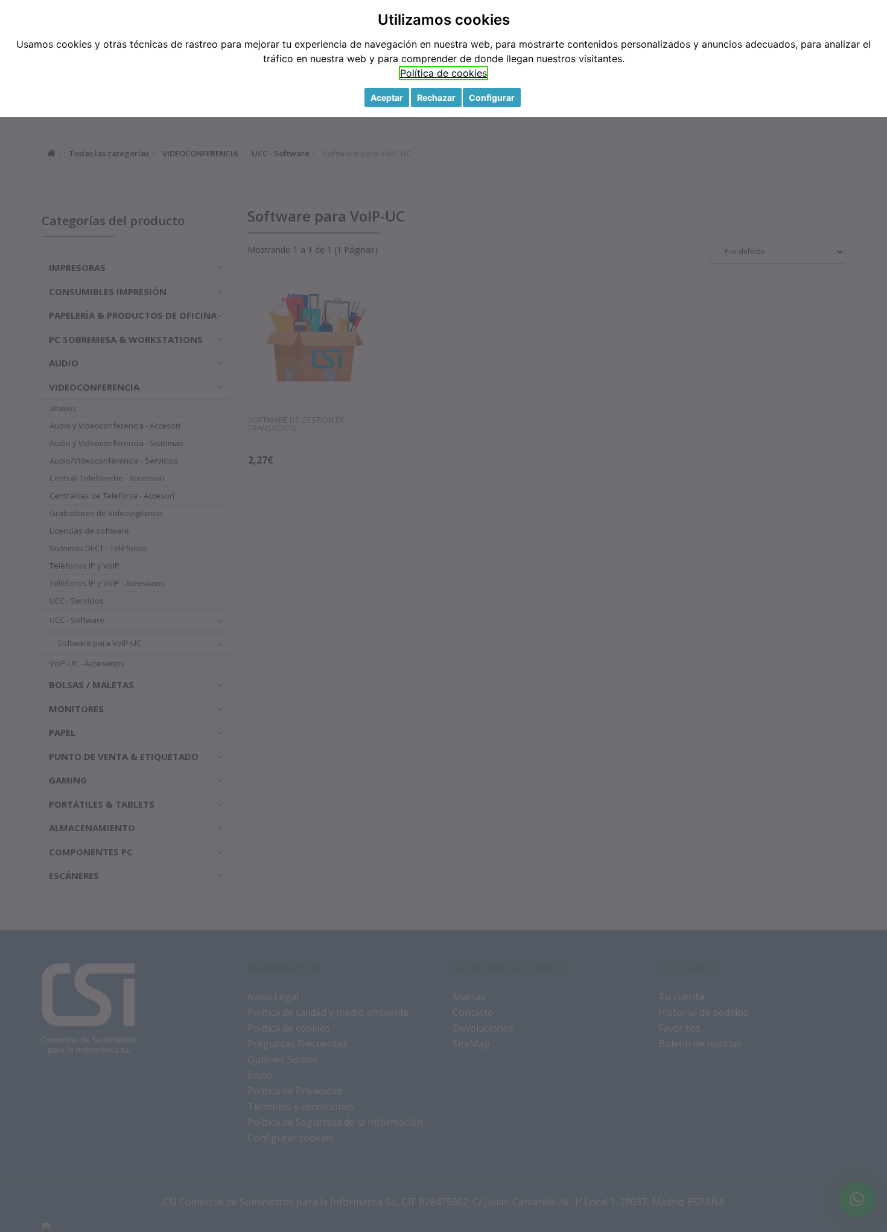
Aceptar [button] (386, 97)
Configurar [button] (492, 97)
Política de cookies (443, 73)
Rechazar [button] (436, 97)
